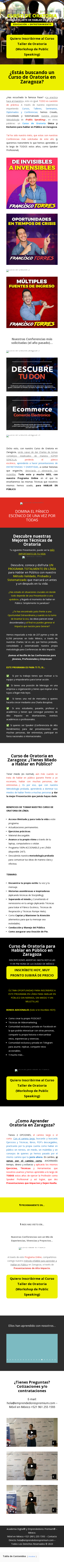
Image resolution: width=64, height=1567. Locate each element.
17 (49, 1359)
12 (36, 1359)
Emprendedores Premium (41, 1528)
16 (47, 1359)
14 (41, 1359)
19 (55, 1359)
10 (31, 1359)
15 (44, 1359)
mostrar (31, 1556)
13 (39, 1359)
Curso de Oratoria (34, 123)
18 (52, 1359)
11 (33, 1359)
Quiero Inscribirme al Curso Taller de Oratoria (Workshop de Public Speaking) (32, 46)
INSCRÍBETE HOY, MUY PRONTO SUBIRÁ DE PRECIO (32, 972)
